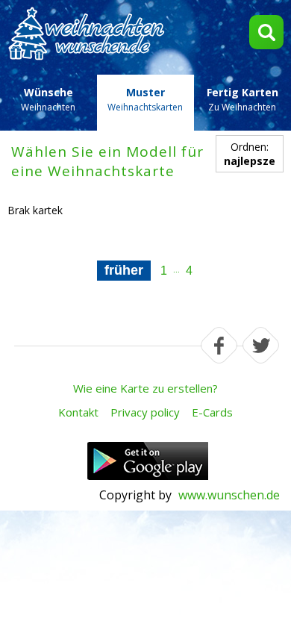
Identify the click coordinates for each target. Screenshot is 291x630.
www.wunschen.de (229, 495)
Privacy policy (145, 412)
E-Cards (212, 412)
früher (123, 270)
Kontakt (78, 412)
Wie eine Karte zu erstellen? (145, 388)
